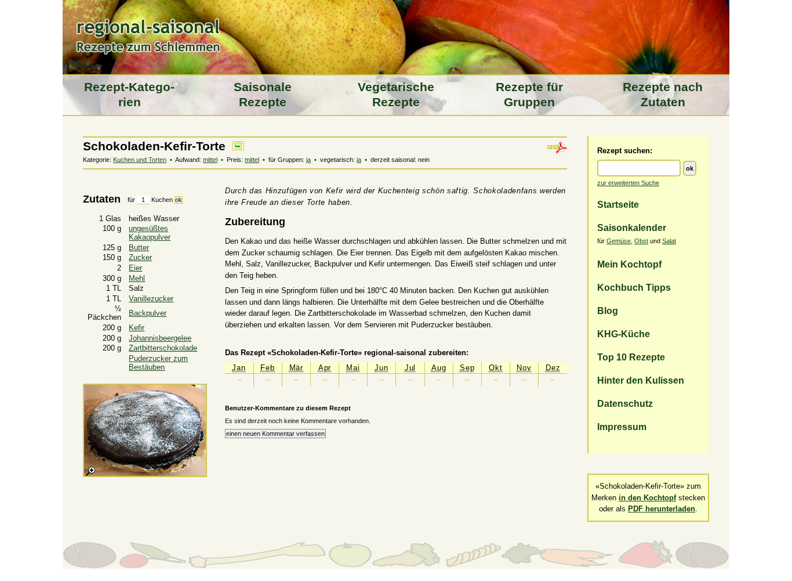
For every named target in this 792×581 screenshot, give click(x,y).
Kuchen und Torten (139, 159)
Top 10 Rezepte (631, 357)
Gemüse (618, 240)
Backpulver (147, 313)
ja (308, 159)
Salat (669, 240)
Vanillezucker (151, 298)
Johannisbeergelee (160, 338)
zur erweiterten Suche (628, 182)
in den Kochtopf (647, 497)
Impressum (621, 426)
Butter (139, 247)
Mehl (137, 278)
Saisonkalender (631, 227)
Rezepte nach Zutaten (663, 94)
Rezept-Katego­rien (129, 94)
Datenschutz (625, 403)
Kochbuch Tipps (634, 287)
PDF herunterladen (661, 508)
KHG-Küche (623, 334)
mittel (210, 159)
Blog (607, 310)
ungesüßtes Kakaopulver (149, 232)
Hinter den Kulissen (640, 380)
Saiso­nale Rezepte (263, 94)
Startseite (618, 204)
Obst (641, 240)
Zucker (140, 257)
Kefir (136, 327)
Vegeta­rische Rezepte (396, 94)
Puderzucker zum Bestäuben (158, 362)
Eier (135, 268)
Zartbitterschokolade (163, 348)
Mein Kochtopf (629, 264)
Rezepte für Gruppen (529, 94)
